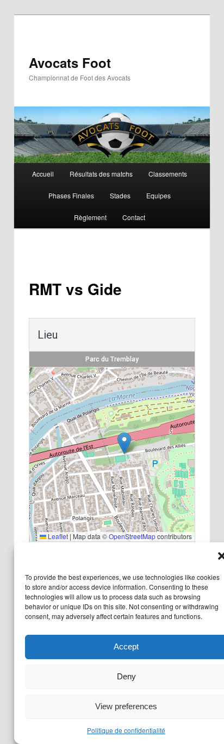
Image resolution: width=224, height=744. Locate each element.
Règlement (90, 217)
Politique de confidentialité (126, 730)
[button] (124, 443)
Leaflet (57, 536)
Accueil (43, 173)
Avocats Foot (70, 62)
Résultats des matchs (101, 173)
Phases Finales (71, 195)
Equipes (158, 195)
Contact (133, 217)
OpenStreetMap (132, 536)
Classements (167, 173)
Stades (120, 195)
